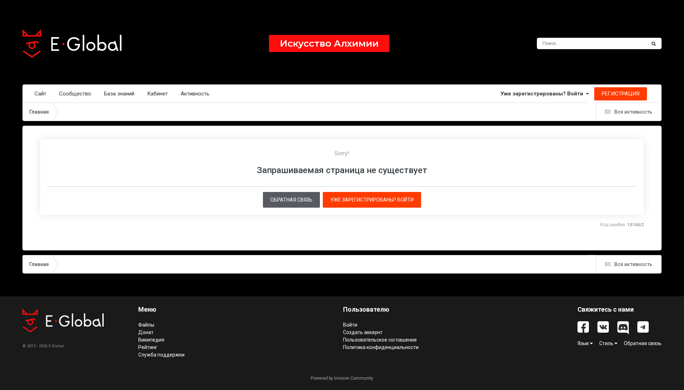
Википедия (151, 340)
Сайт (40, 93)
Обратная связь (291, 200)
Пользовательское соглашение (380, 340)
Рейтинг (147, 347)
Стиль (607, 343)
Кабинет (157, 93)
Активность (195, 93)
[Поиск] (654, 43)
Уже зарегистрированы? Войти (543, 93)
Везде (629, 43)
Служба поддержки (161, 355)
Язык (583, 343)
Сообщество (75, 93)
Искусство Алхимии (329, 43)
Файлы (146, 325)
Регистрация (620, 93)
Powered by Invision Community (342, 378)
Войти (350, 325)
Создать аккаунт (363, 332)
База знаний (119, 93)
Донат (146, 332)
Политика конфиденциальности (381, 347)
